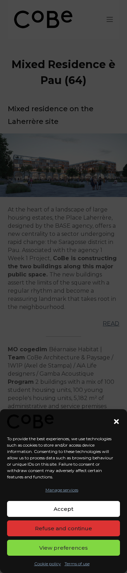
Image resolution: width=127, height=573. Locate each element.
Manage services (62, 490)
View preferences (63, 547)
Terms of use (77, 563)
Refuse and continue (63, 528)
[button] (116, 421)
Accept (63, 509)
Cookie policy (47, 563)
